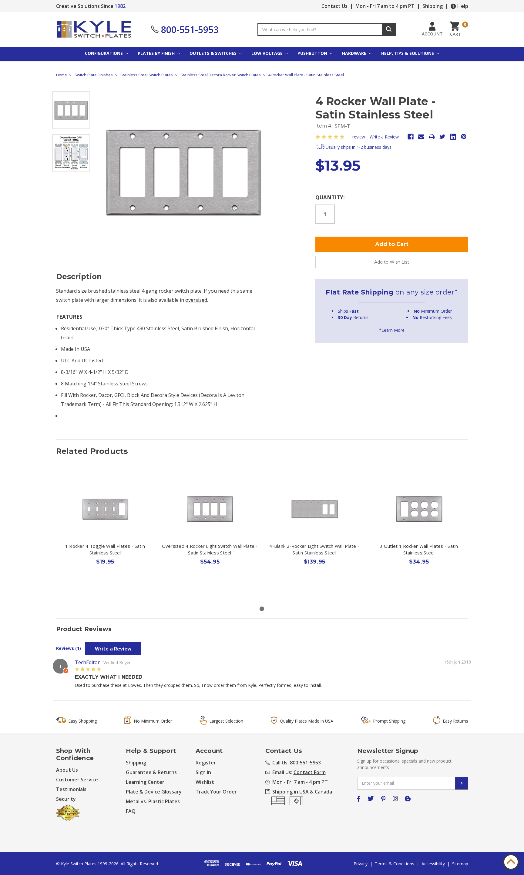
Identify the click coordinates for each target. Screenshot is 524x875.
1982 (120, 6)
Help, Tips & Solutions (408, 53)
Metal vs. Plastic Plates (153, 801)
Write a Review (384, 137)
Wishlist (205, 782)
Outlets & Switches (214, 53)
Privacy (361, 864)
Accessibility (433, 864)
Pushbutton (312, 53)
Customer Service (77, 779)
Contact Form (310, 772)
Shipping (432, 6)
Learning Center (145, 782)
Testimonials (71, 789)
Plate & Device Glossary (154, 791)
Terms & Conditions (394, 864)
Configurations (104, 53)
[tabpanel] (105, 533)
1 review (357, 137)
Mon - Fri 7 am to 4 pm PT (385, 6)
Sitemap (460, 864)
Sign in (203, 772)
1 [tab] (262, 609)
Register (206, 762)
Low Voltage (267, 53)
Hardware (355, 53)
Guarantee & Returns (151, 772)
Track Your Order (216, 791)
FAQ (131, 811)
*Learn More (392, 330)
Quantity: (330, 197)
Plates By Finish (157, 53)
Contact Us (334, 6)
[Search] (389, 29)
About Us (67, 770)
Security (66, 799)
